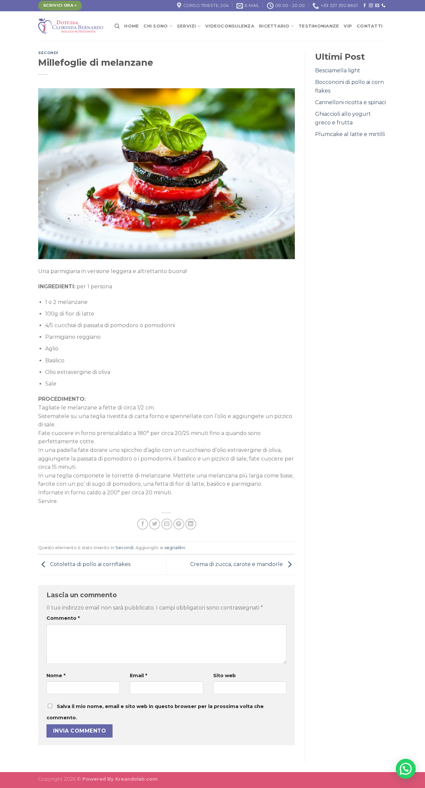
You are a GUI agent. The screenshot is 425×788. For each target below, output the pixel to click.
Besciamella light (337, 70)
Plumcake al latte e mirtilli (350, 134)
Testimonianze (318, 26)
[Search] (117, 26)
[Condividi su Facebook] (142, 524)
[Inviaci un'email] (377, 5)
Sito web (224, 676)
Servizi (186, 26)
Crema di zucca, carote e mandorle (237, 564)
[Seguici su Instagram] (371, 5)
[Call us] (383, 5)
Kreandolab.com (136, 779)
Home (131, 26)
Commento (63, 618)
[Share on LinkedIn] (190, 524)
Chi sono (155, 26)
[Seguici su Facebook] (365, 5)
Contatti (369, 26)
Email (138, 676)
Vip (348, 26)
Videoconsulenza (229, 26)
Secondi (48, 52)
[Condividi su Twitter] (154, 524)
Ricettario (274, 26)
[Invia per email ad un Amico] (166, 524)
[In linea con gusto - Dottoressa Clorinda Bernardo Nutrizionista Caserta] (71, 26)
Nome (55, 676)
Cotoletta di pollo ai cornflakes (89, 564)
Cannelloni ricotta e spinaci (350, 102)
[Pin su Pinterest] (178, 524)
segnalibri (174, 547)
